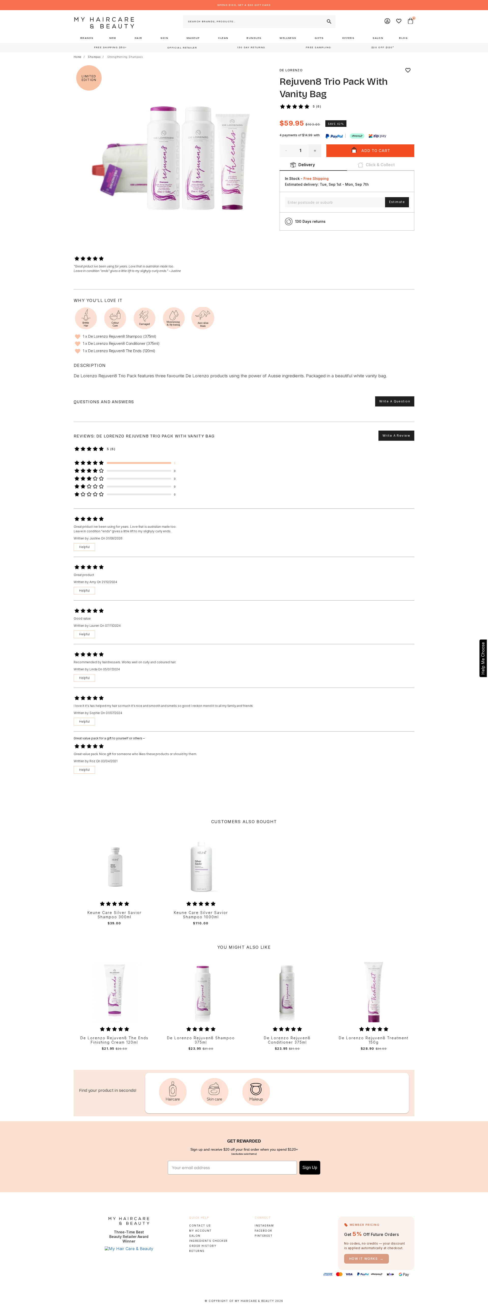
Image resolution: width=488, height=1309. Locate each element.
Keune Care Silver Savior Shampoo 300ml (114, 915)
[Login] (387, 21)
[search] (328, 21)
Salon (194, 1235)
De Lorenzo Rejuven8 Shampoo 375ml (201, 1040)
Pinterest (263, 1235)
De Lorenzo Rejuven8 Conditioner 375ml (287, 1040)
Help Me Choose (482, 658)
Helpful (84, 547)
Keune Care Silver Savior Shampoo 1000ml (201, 915)
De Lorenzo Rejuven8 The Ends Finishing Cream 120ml (114, 1040)
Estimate (397, 202)
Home (77, 56)
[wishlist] (408, 70)
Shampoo (94, 56)
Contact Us (200, 1225)
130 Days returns (310, 221)
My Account (200, 1230)
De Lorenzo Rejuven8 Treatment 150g (373, 1040)
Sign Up (309, 1167)
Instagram (264, 1225)
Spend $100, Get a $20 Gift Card (244, 5)
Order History (202, 1245)
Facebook (263, 1230)
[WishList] (399, 21)
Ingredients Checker (208, 1240)
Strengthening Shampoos (125, 56)
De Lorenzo (291, 70)
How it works (366, 1258)
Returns (196, 1250)
